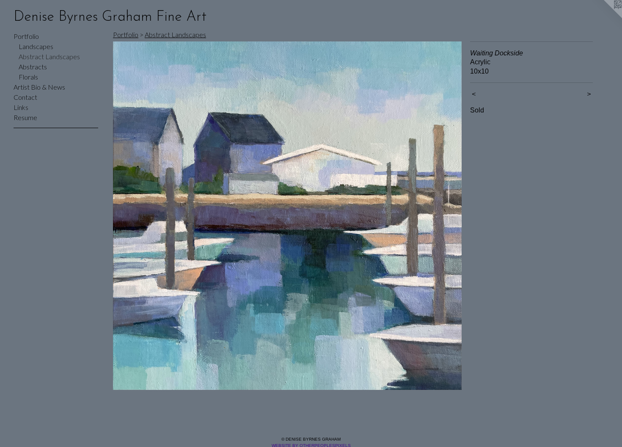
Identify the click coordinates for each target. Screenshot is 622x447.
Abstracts (33, 67)
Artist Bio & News (39, 87)
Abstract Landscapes (49, 56)
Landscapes (36, 46)
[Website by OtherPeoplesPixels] (605, 17)
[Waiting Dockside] (287, 215)
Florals (28, 77)
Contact (25, 97)
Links (21, 107)
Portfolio (26, 36)
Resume (25, 117)
